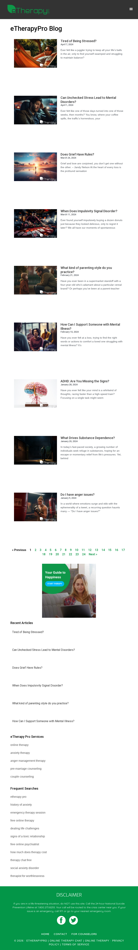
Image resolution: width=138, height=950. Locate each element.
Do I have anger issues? (78, 494)
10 (76, 550)
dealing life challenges (24, 828)
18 (43, 554)
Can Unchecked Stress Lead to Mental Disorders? (43, 650)
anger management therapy (27, 760)
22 (70, 554)
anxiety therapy (20, 752)
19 (50, 554)
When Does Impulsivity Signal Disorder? (89, 211)
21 (63, 554)
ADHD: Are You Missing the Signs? (85, 381)
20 (57, 554)
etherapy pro (18, 796)
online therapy (19, 744)
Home (45, 934)
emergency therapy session (27, 812)
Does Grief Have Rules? (77, 154)
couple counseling (22, 776)
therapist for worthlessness (27, 875)
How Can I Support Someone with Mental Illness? (43, 721)
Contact (60, 934)
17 (123, 550)
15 (109, 550)
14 (103, 550)
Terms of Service (75, 944)
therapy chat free (21, 860)
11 (83, 550)
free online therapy (22, 820)
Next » (93, 554)
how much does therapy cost (28, 852)
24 (83, 554)
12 (89, 550)
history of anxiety (21, 804)
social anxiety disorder (24, 868)
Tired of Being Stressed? (78, 41)
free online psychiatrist (24, 844)
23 (77, 554)
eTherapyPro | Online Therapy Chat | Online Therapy (28, 9)
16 (116, 550)
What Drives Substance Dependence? (88, 438)
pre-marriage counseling (26, 768)
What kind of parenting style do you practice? (40, 703)
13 (96, 550)
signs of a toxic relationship (27, 836)
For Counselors (84, 934)
